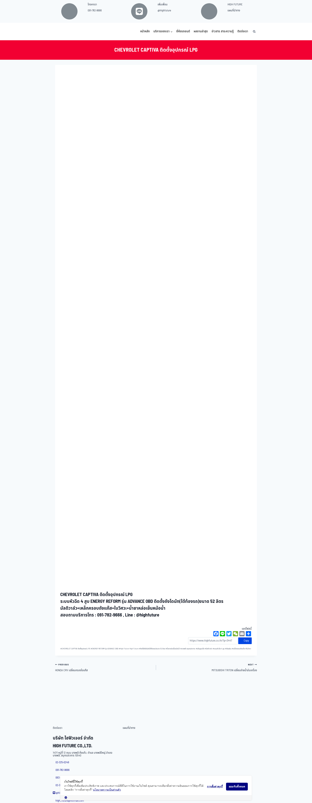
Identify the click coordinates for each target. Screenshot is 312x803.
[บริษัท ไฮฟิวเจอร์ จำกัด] (62, 31)
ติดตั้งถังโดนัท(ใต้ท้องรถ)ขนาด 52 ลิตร (152, 648)
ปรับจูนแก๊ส (200, 648)
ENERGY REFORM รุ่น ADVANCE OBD (104, 648)
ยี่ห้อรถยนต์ (183, 31)
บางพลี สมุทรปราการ (187, 648)
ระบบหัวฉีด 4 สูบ (219, 648)
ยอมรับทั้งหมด (237, 786)
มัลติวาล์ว (208, 648)
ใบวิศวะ (248, 648)
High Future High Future (129, 648)
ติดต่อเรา (242, 31)
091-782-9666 (95, 10)
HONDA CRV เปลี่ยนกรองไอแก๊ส (71, 667)
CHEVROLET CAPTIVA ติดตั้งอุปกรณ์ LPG (75, 648)
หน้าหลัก (145, 31)
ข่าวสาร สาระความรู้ (223, 31)
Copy (246, 641)
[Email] (242, 634)
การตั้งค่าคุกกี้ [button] (215, 786)
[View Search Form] (254, 31)
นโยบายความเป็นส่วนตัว (107, 789)
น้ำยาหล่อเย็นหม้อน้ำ (173, 648)
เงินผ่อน (228, 648)
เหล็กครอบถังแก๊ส (238, 648)
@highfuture (164, 10)
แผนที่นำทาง (234, 10)
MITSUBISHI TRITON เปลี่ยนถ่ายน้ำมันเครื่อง (234, 667)
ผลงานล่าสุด (201, 31)
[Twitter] (229, 634)
